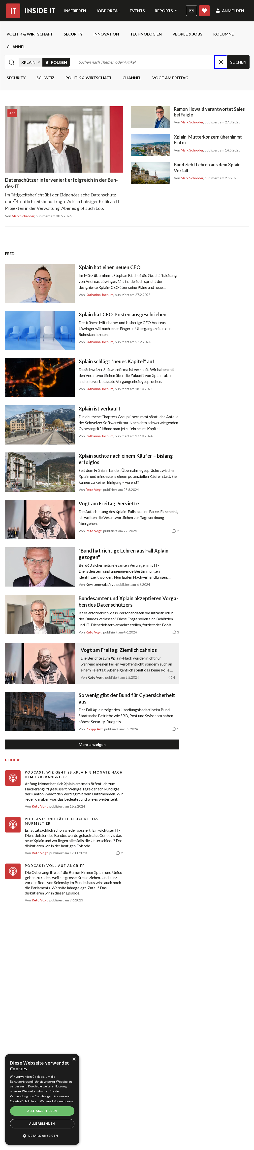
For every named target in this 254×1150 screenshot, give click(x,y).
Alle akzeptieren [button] (42, 1111)
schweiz (45, 77)
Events (137, 10)
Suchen (238, 62)
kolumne (223, 34)
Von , (20, 216)
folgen (60, 61)
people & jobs (187, 34)
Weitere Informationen (56, 1101)
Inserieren (75, 10)
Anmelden (233, 10)
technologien (146, 34)
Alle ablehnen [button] (42, 1123)
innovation (106, 34)
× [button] (74, 1059)
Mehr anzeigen (92, 744)
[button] (42, 1136)
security (73, 34)
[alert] (42, 1099)
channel (16, 46)
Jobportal (108, 10)
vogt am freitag (170, 77)
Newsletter (191, 10)
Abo (204, 10)
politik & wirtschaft (30, 34)
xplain (28, 62)
